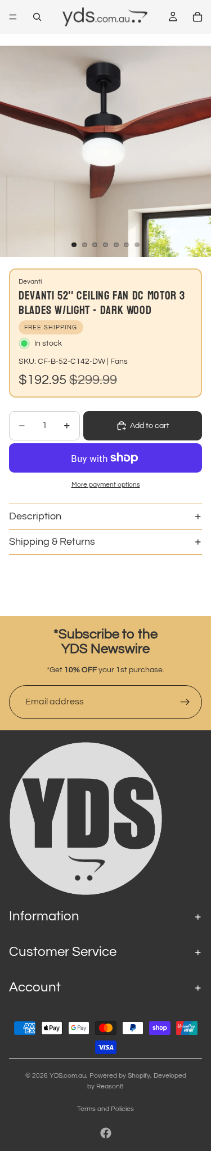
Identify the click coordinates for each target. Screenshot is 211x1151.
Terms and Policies (105, 1109)
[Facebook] (106, 1133)
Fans (119, 361)
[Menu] (13, 17)
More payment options (105, 484)
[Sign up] (185, 702)
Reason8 (110, 1086)
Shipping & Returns (52, 541)
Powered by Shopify (119, 1075)
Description (35, 516)
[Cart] (197, 17)
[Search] (37, 17)
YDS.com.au (68, 1075)
